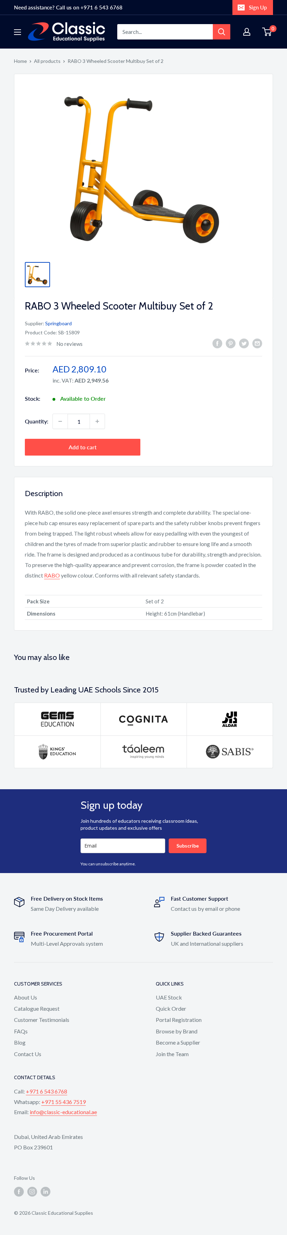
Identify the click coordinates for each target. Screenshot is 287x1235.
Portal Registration (179, 1019)
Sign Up (258, 7)
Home (20, 61)
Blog (20, 1042)
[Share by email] (257, 342)
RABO (52, 575)
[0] (267, 32)
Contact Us (27, 1054)
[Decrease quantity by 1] (60, 421)
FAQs (21, 1031)
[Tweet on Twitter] (244, 342)
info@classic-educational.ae (63, 1112)
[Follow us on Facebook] (19, 1192)
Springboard (58, 323)
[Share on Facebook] (217, 342)
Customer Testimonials (41, 1019)
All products (47, 61)
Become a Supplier (178, 1042)
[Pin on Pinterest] (231, 342)
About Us (25, 997)
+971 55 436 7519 (63, 1101)
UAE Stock (169, 997)
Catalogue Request (36, 1008)
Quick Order (171, 1008)
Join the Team (172, 1054)
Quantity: (36, 421)
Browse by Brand (176, 1031)
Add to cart (83, 447)
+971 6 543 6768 (46, 1091)
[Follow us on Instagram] (32, 1192)
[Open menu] (17, 32)
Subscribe (187, 846)
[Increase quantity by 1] (97, 421)
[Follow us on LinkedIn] (45, 1192)
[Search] (221, 31)
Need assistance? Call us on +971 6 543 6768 (68, 7)
